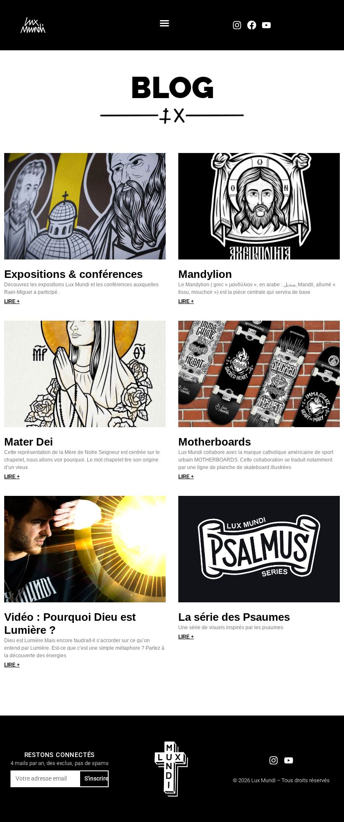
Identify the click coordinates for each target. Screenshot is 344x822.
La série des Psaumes (234, 617)
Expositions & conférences (73, 274)
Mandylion (205, 274)
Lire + (12, 301)
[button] (164, 23)
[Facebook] (251, 25)
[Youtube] (266, 25)
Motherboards (214, 442)
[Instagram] (236, 25)
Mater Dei (28, 442)
